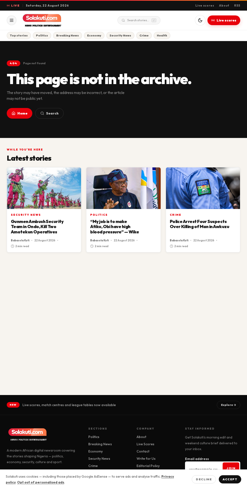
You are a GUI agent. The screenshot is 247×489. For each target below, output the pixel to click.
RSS (237, 5)
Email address (197, 459)
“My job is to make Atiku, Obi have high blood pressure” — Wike (114, 227)
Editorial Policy (148, 466)
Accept (230, 479)
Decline (204, 479)
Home (22, 113)
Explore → (228, 405)
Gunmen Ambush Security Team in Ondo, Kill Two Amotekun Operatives (37, 227)
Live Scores (145, 444)
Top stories (19, 35)
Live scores (204, 5)
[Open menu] (11, 20)
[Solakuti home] (52, 20)
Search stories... (141, 20)
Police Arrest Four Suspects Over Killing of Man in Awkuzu (199, 224)
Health (162, 35)
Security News (120, 35)
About (224, 5)
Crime (144, 35)
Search (52, 113)
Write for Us (146, 458)
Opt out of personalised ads (40, 482)
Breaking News (67, 35)
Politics (42, 35)
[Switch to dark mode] (200, 20)
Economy (94, 35)
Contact (143, 451)
